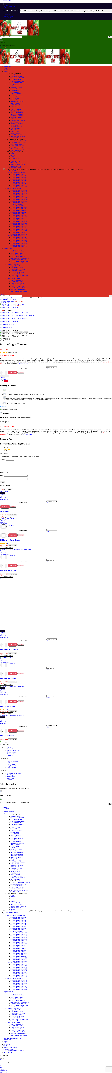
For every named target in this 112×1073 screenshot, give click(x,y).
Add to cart (13, 372)
